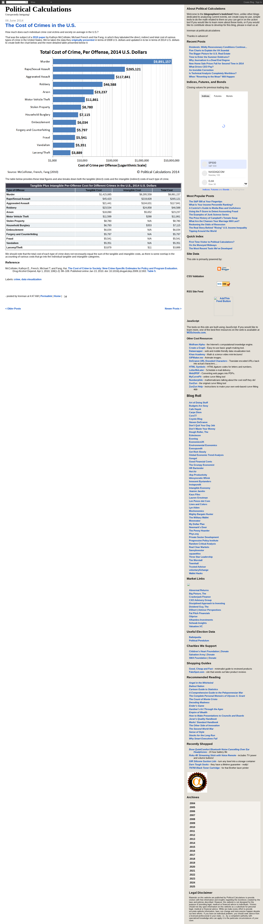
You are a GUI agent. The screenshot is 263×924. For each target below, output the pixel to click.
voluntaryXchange (198, 570)
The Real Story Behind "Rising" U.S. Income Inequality (218, 227)
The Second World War (201, 728)
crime (17, 279)
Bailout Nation (196, 686)
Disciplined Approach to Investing (207, 603)
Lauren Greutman (198, 497)
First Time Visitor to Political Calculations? (211, 242)
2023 (192, 878)
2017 (192, 855)
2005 (192, 807)
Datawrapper (196, 351)
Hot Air (192, 471)
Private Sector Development (204, 537)
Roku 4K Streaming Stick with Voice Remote (212, 755)
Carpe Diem (195, 412)
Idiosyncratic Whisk (199, 478)
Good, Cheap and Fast (201, 668)
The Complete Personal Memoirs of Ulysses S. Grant (217, 696)
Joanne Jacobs (197, 491)
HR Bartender (196, 468)
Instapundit (195, 484)
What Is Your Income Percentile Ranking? (211, 204)
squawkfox (195, 553)
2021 (192, 870)
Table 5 (151, 271)
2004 (192, 803)
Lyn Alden (194, 507)
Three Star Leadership (201, 557)
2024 (192, 882)
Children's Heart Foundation (204, 651)
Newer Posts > (173, 308)
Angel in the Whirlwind (201, 682)
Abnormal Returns (199, 590)
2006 (192, 811)
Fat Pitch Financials (199, 613)
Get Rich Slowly (197, 451)
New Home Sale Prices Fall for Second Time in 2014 (216, 63)
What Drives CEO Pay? (201, 66)
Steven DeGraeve (198, 422)
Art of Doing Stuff (198, 402)
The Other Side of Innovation (204, 725)
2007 (192, 815)
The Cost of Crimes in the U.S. (40, 25)
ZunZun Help (196, 386)
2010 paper (39, 37)
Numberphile (196, 380)
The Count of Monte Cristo (203, 699)
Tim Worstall (195, 560)
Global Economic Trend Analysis (206, 455)
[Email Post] (65, 296)
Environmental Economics (203, 445)
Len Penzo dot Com (199, 501)
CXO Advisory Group (200, 600)
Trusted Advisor (197, 566)
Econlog (193, 438)
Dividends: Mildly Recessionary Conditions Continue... (218, 47)
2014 (192, 843)
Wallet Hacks (196, 573)
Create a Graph (197, 348)
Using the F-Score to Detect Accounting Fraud (213, 211)
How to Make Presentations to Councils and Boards (216, 715)
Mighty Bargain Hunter (201, 514)
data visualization (31, 279)
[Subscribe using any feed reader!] (223, 315)
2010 (192, 827)
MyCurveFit (195, 376)
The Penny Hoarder (199, 530)
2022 (192, 874)
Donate (225, 651)
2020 (192, 866)
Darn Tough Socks (199, 764)
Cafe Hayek (195, 409)
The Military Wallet (199, 517)
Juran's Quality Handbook (203, 719)
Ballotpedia (195, 637)
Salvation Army (197, 654)
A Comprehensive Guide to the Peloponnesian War (216, 692)
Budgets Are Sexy (198, 405)
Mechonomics (196, 511)
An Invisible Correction (201, 70)
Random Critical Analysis (202, 543)
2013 (192, 839)
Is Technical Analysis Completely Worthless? (213, 73)
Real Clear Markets (199, 547)
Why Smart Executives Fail (203, 738)
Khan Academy (197, 354)
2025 (192, 886)
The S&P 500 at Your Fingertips (205, 201)
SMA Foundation (198, 658)
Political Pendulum (199, 640)
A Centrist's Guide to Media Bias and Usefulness (215, 208)
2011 (192, 831)
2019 (192, 862)
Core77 (193, 415)
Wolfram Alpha (197, 344)
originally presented (83, 40)
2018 (192, 859)
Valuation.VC (196, 626)
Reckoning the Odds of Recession (207, 224)
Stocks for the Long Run (202, 735)
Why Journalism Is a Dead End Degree (209, 60)
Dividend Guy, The (199, 606)
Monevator (194, 520)
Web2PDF (194, 373)
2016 (192, 851)
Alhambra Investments (201, 619)
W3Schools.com (196, 332)
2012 (192, 835)
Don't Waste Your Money (202, 428)
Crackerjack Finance (200, 596)
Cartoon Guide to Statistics (203, 689)
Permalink (46, 296)
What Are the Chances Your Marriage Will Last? (214, 221)
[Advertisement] (93, 287)
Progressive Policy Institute (203, 540)
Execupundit (195, 448)
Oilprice (193, 616)
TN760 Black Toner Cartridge (204, 768)
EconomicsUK (196, 442)
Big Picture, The (197, 593)
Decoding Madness (199, 702)
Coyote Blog (195, 419)
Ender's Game (196, 705)
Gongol (193, 458)
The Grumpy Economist (201, 465)
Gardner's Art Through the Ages (206, 709)
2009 (192, 823)
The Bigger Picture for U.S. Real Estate (209, 53)
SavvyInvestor (196, 550)
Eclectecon (195, 435)
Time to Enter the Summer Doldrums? (209, 57)
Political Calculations (38, 9)
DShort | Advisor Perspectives (205, 610)
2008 (192, 819)
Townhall (194, 563)
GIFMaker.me (196, 357)
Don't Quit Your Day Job (202, 425)
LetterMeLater (196, 370)
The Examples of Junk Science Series (209, 214)
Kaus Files (194, 494)
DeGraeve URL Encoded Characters (208, 361)
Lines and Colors (198, 504)
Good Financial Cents (200, 461)
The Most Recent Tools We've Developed (210, 248)
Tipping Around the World (203, 231)
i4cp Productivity (198, 475)
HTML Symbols (197, 366)
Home (57, 296)
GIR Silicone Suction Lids (202, 761)
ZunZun (193, 383)
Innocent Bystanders (200, 481)
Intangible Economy (199, 488)
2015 (192, 847)
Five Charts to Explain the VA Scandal (209, 50)
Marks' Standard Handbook (203, 722)
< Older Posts (13, 308)
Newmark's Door (198, 527)
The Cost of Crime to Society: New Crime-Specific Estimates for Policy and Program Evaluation (122, 268)
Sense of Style (196, 732)
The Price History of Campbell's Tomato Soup (213, 218)
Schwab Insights (198, 623)
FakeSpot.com (196, 672)
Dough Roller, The (198, 432)
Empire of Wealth (198, 712)
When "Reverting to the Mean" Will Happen (212, 76)
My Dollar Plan (197, 524)
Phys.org (194, 534)
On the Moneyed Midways (203, 245)
